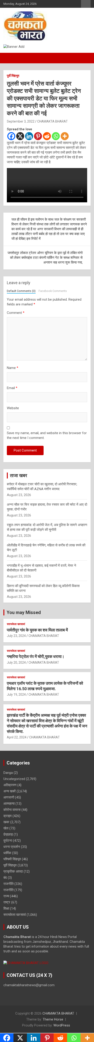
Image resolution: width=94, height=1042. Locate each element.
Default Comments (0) (21, 291)
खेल (5, 828)
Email (12, 388)
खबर (6, 822)
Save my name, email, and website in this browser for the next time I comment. (47, 435)
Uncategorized (14, 779)
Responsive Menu (86, 4)
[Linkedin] (29, 136)
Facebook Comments (53, 291)
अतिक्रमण (9, 785)
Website (13, 408)
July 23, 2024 (16, 636)
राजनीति (8, 884)
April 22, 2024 (16, 737)
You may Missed (24, 612)
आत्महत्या (9, 804)
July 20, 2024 (16, 662)
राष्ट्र (6, 902)
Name (12, 368)
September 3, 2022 (20, 121)
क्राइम (7, 816)
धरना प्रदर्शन (11, 847)
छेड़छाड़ (8, 834)
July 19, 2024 (16, 694)
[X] (20, 136)
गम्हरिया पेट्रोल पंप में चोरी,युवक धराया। (35, 656)
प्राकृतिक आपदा (13, 871)
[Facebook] (11, 136)
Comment (15, 313)
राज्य (6, 896)
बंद (5, 878)
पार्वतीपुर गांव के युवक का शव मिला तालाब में (37, 630)
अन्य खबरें (9, 791)
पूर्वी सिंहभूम (13, 75)
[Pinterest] (38, 136)
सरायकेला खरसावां (16, 624)
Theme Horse (53, 1019)
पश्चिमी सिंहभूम (12, 859)
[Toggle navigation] (9, 58)
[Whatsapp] (56, 136)
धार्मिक (7, 853)
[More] (65, 136)
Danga (8, 773)
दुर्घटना (7, 841)
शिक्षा (6, 908)
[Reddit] (47, 136)
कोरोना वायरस (12, 810)
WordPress (61, 1025)
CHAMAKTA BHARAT (52, 121)
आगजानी (8, 797)
